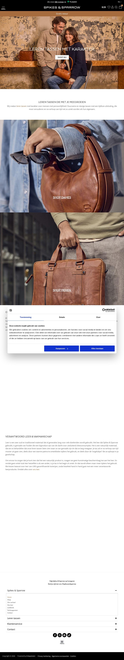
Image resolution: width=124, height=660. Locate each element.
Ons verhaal (11, 602)
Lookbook (10, 608)
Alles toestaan (97, 348)
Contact (10, 613)
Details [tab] (62, 317)
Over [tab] (98, 317)
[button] (3, 7)
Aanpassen (60, 348)
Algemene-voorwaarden (60, 656)
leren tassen (21, 106)
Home (9, 597)
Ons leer (10, 605)
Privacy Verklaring (44, 656)
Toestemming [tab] (25, 317)
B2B (104, 7)
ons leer (36, 469)
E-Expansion (30, 656)
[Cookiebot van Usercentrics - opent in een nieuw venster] (104, 310)
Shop (9, 600)
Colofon (73, 656)
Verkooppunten (12, 610)
